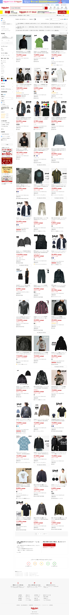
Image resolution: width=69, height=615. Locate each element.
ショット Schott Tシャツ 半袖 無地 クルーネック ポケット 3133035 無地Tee (41, 119)
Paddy (18, 129)
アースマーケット (38, 129)
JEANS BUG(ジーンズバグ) (58, 498)
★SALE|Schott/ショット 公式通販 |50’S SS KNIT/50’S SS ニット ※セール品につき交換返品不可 (41, 354)
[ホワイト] (6, 78)
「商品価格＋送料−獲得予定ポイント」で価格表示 (24, 19)
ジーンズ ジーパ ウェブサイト (40, 195)
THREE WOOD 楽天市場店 (57, 431)
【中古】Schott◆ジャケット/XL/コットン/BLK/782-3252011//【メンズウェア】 (41, 486)
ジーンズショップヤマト (39, 431)
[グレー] (4, 78)
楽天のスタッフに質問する (49, 544)
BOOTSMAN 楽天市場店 (21, 529)
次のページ (45, 533)
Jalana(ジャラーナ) (20, 97)
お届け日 (2, 100)
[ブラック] (2, 78)
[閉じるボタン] (66, 24)
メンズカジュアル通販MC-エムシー (23, 498)
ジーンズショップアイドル (57, 97)
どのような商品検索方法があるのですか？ (25, 548)
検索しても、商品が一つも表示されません (25, 550)
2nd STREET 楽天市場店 (39, 496)
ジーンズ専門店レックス (57, 264)
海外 (5, 94)
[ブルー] (4, 80)
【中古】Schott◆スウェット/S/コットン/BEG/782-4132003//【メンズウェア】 (59, 519)
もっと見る (19, 552)
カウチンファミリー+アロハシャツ (23, 462)
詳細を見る (57, 30)
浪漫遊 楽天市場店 (56, 162)
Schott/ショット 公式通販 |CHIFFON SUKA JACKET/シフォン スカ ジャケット (59, 318)
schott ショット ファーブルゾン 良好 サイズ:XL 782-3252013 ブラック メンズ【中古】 (58, 287)
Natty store (37, 61)
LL (6, 55)
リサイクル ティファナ (57, 296)
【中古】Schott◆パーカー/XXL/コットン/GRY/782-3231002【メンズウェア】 (41, 519)
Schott (18, 61)
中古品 (2, 50)
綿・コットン (3, 60)
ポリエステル (3, 62)
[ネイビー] (6, 80)
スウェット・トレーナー (34, 575)
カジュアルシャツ (32, 574)
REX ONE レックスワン (21, 231)
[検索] (46, 8)
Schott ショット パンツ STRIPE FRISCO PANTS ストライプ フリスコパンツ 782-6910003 (41, 287)
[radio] (1, 20)
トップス (26, 572)
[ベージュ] (10, 78)
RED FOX (37, 98)
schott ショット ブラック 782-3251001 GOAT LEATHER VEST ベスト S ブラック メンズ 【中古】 (41, 252)
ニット (2, 68)
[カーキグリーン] (11, 78)
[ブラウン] (8, 78)
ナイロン (2, 70)
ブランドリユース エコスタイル (40, 264)
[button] (64, 5)
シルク (2, 73)
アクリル (2, 71)
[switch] (12, 108)
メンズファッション (19, 572)
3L (8, 55)
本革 (2, 63)
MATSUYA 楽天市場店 (39, 297)
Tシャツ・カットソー (33, 572)
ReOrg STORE (20, 295)
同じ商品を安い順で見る (41, 164)
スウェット (3, 66)
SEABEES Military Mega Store (22, 198)
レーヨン (2, 65)
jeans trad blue (55, 364)
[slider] (1, 38)
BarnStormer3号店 (20, 326)
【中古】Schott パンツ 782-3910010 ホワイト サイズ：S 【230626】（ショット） (41, 219)
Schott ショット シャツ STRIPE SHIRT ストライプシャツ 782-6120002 (40, 318)
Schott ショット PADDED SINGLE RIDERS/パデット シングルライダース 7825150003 (24, 252)
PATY (54, 464)
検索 (7, 43)
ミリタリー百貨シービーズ (57, 65)
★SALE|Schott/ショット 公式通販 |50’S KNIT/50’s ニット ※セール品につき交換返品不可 (58, 388)
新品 (2, 48)
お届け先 (2, 96)
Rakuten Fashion (38, 162)
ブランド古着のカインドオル (40, 231)
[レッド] (2, 80)
